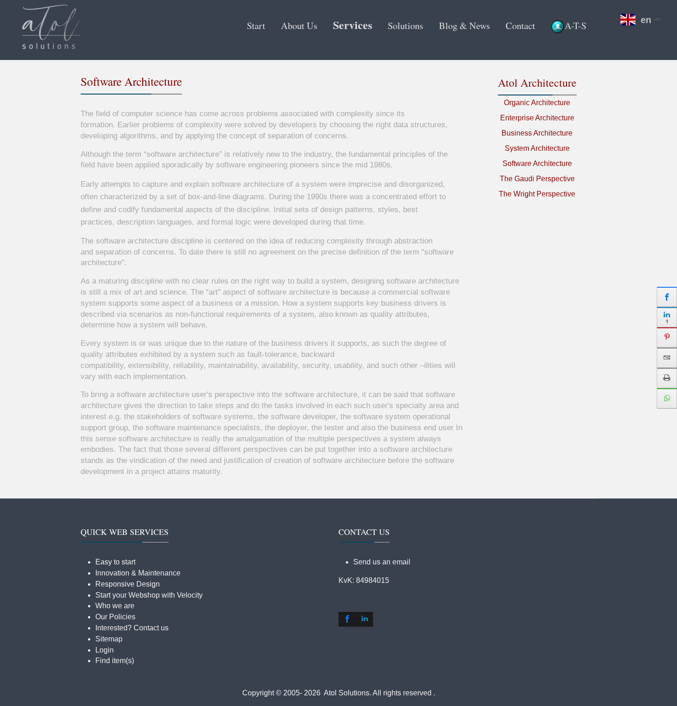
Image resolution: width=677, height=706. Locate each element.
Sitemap (109, 639)
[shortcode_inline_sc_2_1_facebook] (347, 619)
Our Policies (115, 617)
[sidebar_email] (667, 358)
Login (104, 650)
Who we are (114, 606)
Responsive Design (127, 584)
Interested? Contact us (132, 628)
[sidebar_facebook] (667, 297)
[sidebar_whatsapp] (667, 398)
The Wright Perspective (537, 194)
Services (352, 25)
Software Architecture (537, 163)
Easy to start (115, 562)
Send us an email (381, 562)
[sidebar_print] (667, 378)
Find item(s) (114, 660)
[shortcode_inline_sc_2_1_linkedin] (364, 619)
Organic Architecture (537, 103)
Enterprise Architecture (537, 118)
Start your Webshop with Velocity (149, 595)
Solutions (405, 25)
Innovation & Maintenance (138, 573)
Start (256, 25)
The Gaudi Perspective (537, 179)
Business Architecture (537, 133)
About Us (299, 25)
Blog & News (464, 25)
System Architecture (537, 148)
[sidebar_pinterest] (667, 337)
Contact (520, 25)
